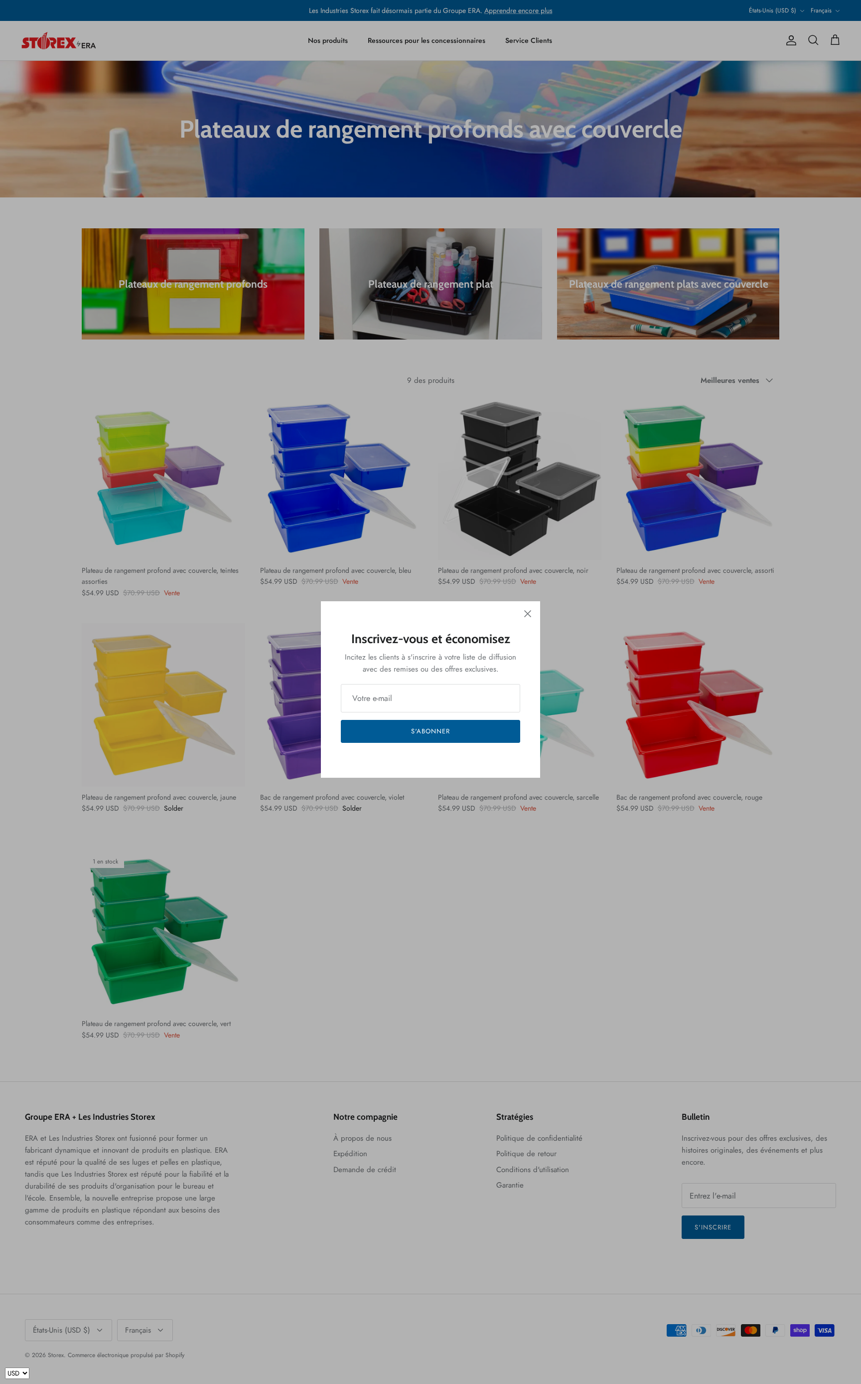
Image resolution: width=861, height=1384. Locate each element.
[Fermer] (528, 614)
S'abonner (430, 731)
